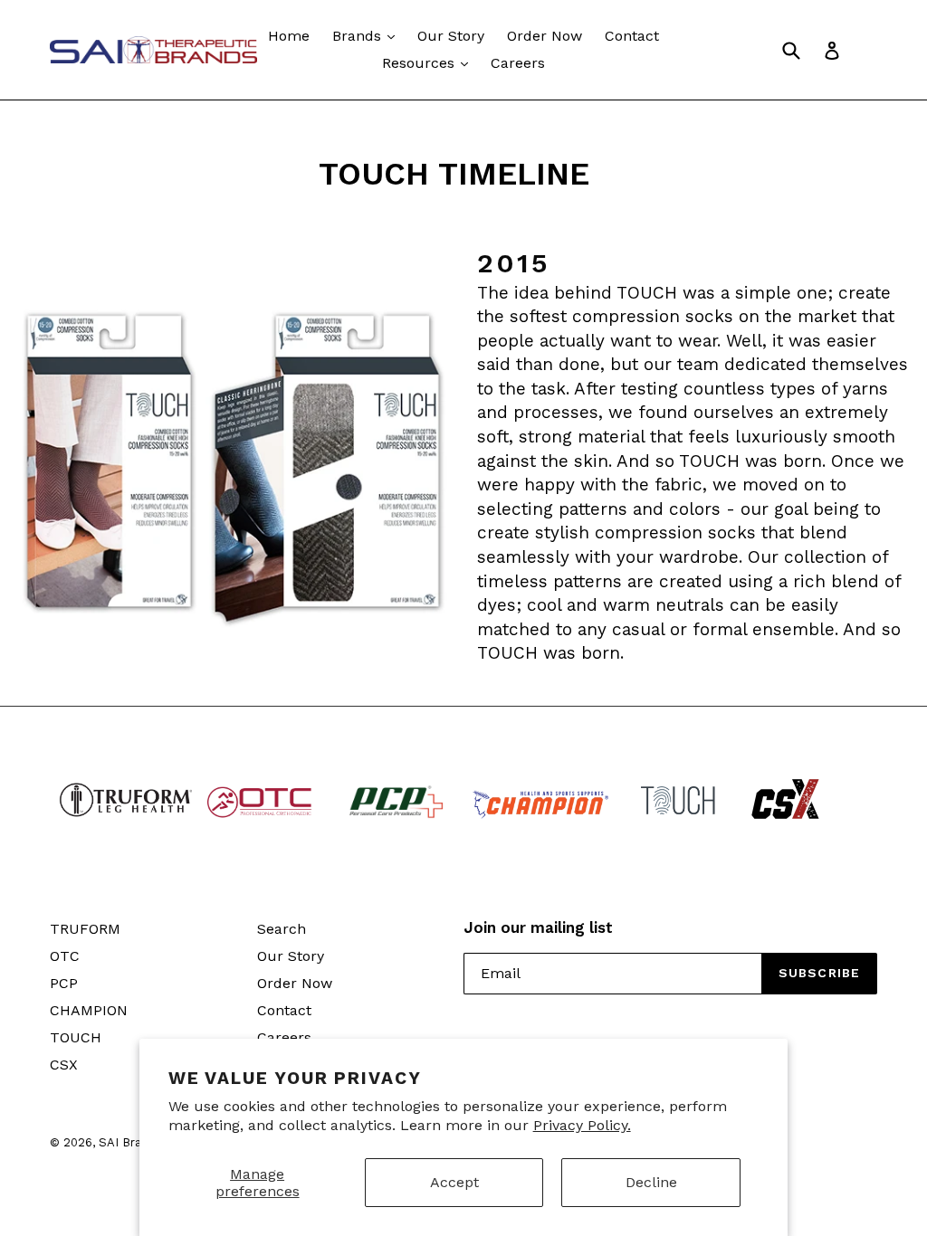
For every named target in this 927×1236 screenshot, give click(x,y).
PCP (64, 983)
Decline (651, 1182)
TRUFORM (85, 928)
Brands (359, 35)
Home (289, 35)
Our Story (450, 35)
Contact (632, 35)
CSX (64, 1064)
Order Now (544, 35)
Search (281, 928)
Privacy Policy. (582, 1125)
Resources (420, 62)
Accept (454, 1182)
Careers (518, 62)
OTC (65, 956)
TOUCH (75, 1037)
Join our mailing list (538, 927)
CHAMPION (89, 1010)
